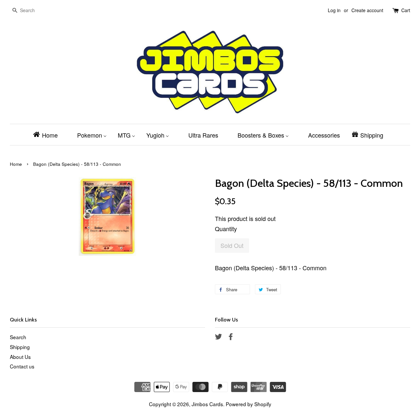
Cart (405, 10)
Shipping (20, 346)
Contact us (22, 366)
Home (16, 164)
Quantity (226, 228)
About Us (20, 356)
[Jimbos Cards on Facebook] (230, 337)
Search (18, 337)
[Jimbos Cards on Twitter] (218, 337)
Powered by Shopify (248, 403)
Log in (334, 10)
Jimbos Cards (207, 403)
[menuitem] (47, 134)
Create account (367, 10)
